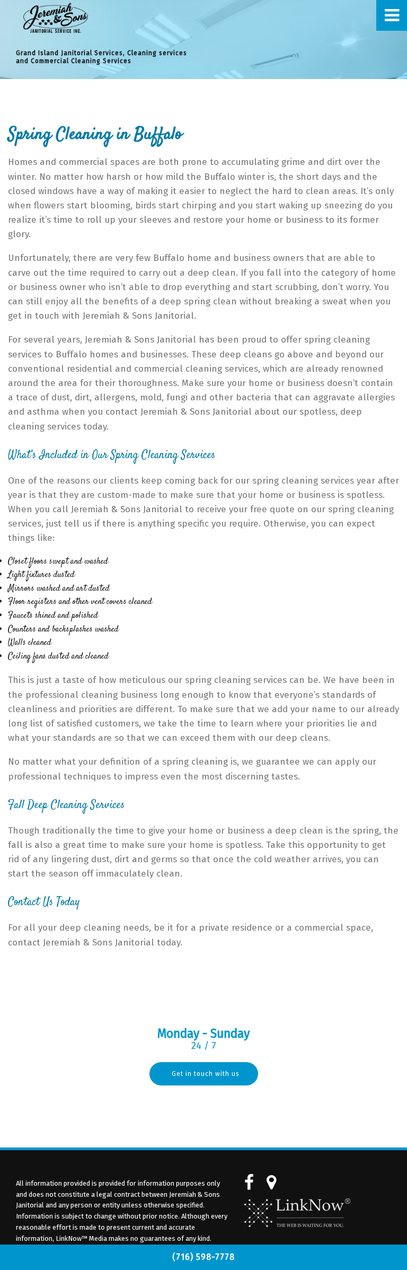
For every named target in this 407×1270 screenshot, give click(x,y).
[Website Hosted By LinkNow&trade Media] (297, 1213)
